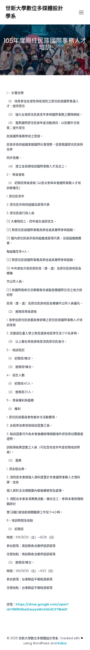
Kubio (62, 643)
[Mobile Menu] (81, 12)
